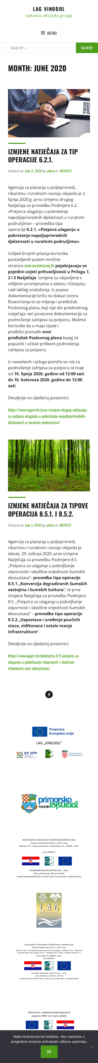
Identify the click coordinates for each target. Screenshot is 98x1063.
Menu (52, 33)
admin (51, 170)
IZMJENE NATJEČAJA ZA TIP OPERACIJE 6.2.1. (43, 156)
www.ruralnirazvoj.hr (39, 265)
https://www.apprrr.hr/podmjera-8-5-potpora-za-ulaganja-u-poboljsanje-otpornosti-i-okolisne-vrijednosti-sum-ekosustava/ (44, 662)
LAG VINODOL (49, 9)
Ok (49, 1051)
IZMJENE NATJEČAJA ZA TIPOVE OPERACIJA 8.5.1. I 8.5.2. (48, 510)
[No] (91, 1046)
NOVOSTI (65, 170)
